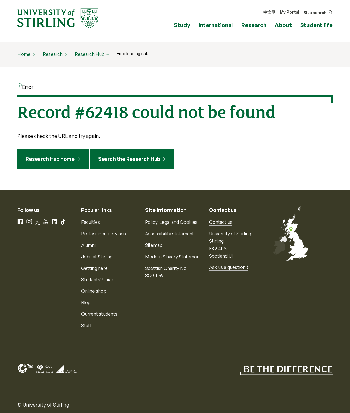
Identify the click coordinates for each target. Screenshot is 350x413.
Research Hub (90, 54)
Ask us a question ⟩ (228, 267)
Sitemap (153, 245)
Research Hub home (50, 159)
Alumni (88, 245)
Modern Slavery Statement (173, 256)
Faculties (90, 222)
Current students (99, 314)
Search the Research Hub (129, 159)
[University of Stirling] (57, 17)
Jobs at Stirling (96, 256)
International (215, 25)
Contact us (220, 222)
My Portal (289, 12)
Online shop (93, 291)
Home (23, 54)
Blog (85, 302)
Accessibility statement (169, 233)
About (283, 25)
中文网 (269, 12)
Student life (316, 25)
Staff (86, 325)
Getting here (94, 268)
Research (253, 25)
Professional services (103, 233)
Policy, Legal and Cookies (171, 222)
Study (182, 25)
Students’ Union (97, 279)
